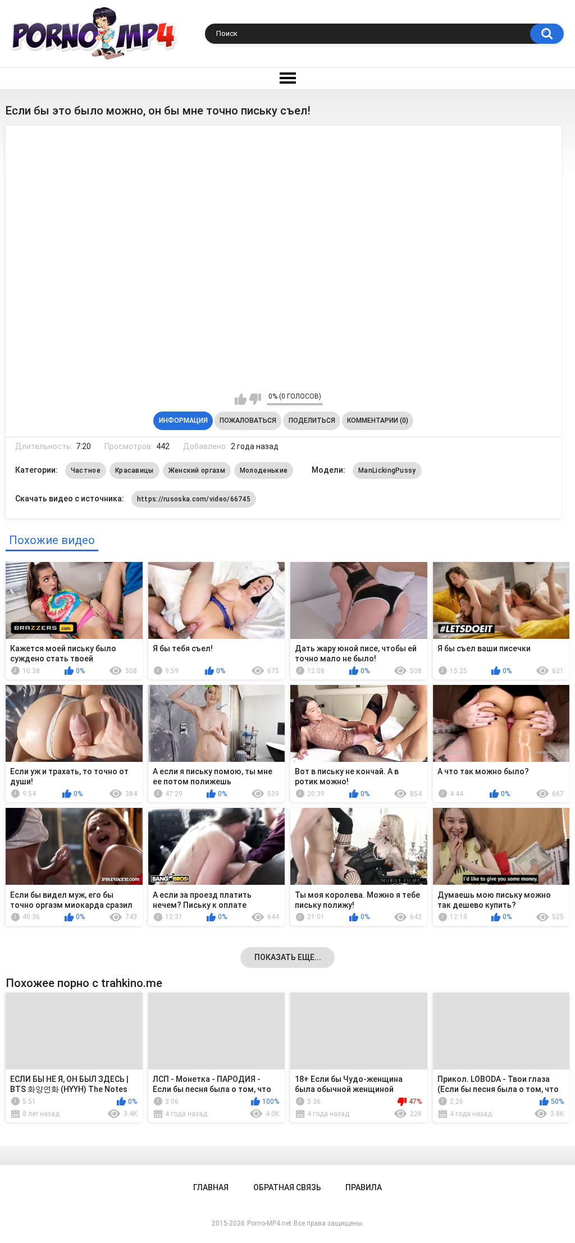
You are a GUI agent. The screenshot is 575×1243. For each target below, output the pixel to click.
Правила (363, 1187)
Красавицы (134, 470)
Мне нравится (241, 399)
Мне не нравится (255, 399)
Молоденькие (264, 470)
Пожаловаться (248, 420)
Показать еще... (287, 957)
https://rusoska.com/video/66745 (193, 499)
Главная (211, 1187)
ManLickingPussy (387, 470)
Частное (86, 470)
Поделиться (312, 420)
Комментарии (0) (377, 420)
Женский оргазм (196, 470)
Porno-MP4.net (269, 1223)
